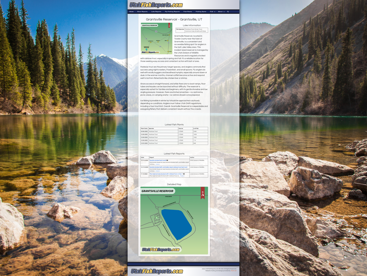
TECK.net (234, 270)
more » (158, 164)
